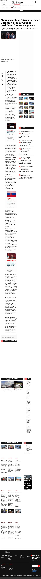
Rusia (7, 336)
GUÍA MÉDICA (10, 556)
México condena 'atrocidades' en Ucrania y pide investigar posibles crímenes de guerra (29, 448)
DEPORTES (27, 5)
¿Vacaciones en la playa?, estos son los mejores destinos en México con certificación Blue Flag (28, 428)
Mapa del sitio (10, 570)
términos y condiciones (34, 571)
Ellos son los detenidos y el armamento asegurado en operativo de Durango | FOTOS (26, 135)
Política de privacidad (11, 566)
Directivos (3, 567)
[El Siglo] (9, 554)
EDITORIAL (23, 5)
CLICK (31, 5)
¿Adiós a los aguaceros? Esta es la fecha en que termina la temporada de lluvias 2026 (28, 407)
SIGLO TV (16, 555)
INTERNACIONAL (18, 5)
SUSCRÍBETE (18, 7)
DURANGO (2, 5)
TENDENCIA (25, 94)
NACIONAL (13, 5)
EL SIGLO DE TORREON (22, 556)
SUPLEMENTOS (4, 555)
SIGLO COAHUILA (28, 556)
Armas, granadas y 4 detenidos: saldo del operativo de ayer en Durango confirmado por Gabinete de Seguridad (25, 160)
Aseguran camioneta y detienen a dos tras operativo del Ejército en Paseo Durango (26, 143)
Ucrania (10, 336)
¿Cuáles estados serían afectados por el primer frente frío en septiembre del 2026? (28, 397)
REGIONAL (9, 5)
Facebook (2, 73)
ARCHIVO (3, 7)
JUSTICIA (6, 5)
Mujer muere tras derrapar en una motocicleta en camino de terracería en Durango (26, 176)
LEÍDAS (24, 127)
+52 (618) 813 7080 (36, 575)
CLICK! (2, 557)
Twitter (2, 77)
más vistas (29, 452)
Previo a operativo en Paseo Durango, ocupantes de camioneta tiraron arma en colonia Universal (26, 151)
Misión (2, 565)
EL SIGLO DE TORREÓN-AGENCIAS (8, 59)
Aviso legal (11, 568)
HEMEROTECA (8, 7)
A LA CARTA (9, 559)
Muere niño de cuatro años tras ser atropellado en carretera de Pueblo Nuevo (26, 169)
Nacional (21, 10)
